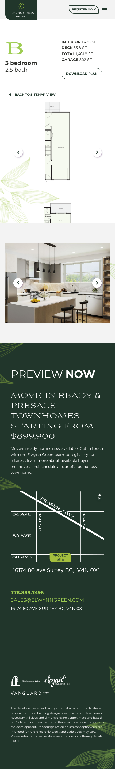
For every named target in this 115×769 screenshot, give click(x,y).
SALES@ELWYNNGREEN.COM (47, 600)
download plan (82, 74)
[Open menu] (104, 9)
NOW (84, 9)
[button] (18, 152)
